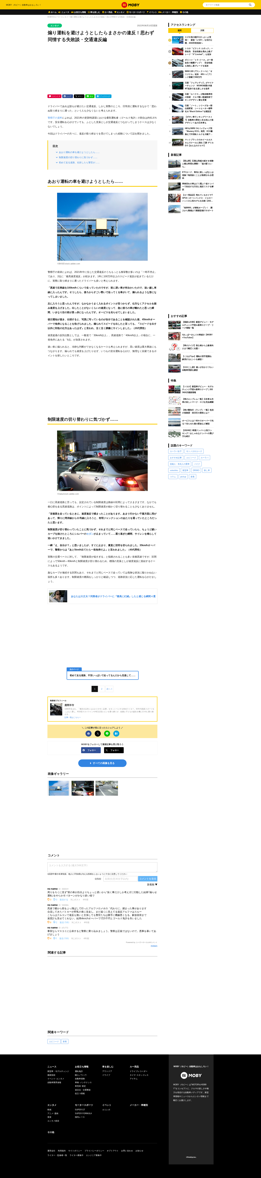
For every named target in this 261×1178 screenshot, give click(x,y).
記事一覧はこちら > (72, 717)
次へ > (109, 689)
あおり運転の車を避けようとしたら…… (79, 152)
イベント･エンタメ (55, 1079)
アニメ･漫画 (52, 1113)
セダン (90, 533)
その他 (185, 12)
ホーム (54, 12)
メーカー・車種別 (170, 12)
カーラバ (204, 458)
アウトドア (107, 1071)
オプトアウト (113, 1151)
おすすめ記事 (176, 458)
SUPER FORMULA (83, 1113)
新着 (65, 1041)
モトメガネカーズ (194, 451)
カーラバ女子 (176, 451)
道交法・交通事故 (83, 1090)
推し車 (207, 470)
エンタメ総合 (53, 1121)
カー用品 (108, 12)
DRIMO (196, 470)
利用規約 (154, 946)
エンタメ (121, 12)
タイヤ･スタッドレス (139, 1075)
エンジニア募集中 (94, 1155)
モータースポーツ (137, 12)
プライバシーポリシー (94, 1151)
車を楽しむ (95, 12)
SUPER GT (80, 1110)
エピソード (54, 1041)
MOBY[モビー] (53, 17)
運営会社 (51, 1151)
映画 (49, 1110)
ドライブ (106, 1075)
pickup (183, 477)
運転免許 (79, 1071)
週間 (180, 30)
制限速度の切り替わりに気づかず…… (78, 157)
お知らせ (139, 1151)
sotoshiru (174, 470)
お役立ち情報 (80, 12)
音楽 (49, 1117)
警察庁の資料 (55, 117)
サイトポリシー (75, 1151)
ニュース (65, 12)
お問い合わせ (127, 1151)
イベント (153, 12)
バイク (197, 464)
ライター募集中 (76, 1155)
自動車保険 (80, 1079)
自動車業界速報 (54, 1082)
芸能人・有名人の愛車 (180, 464)
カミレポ (106, 1110)
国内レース (80, 1117)
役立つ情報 (80, 1093)
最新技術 (51, 1075)
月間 (202, 30)
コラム (173, 477)
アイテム (134, 1079)
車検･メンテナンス (83, 1082)
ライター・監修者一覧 (57, 1155)
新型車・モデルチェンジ (58, 1071)
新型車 (185, 470)
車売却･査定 (80, 1086)
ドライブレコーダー (138, 1071)
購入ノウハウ (81, 1075)
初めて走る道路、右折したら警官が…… (79, 162)
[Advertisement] (102, 69)
